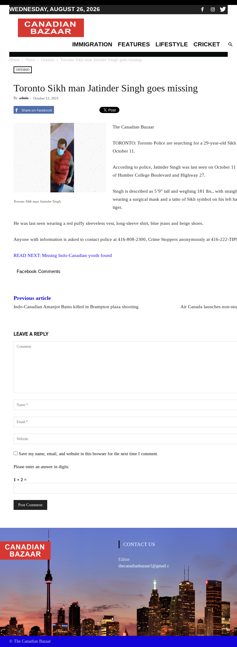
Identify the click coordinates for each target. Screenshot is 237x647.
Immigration (92, 44)
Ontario (47, 59)
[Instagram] (212, 9)
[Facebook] (202, 9)
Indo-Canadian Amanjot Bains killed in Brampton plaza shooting (76, 306)
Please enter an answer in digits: (41, 466)
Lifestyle (172, 44)
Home (14, 59)
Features (134, 44)
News (30, 59)
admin (23, 98)
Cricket (206, 44)
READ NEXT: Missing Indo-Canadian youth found (63, 255)
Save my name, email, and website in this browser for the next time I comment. (88, 454)
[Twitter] (222, 9)
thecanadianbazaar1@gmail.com (146, 566)
